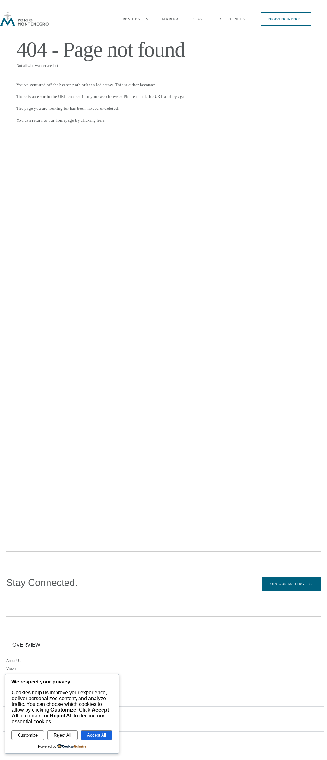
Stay (198, 19)
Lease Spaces (17, 676)
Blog (9, 691)
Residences (135, 19)
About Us (13, 661)
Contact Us (15, 699)
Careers (12, 684)
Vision (11, 668)
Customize (28, 735)
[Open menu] (320, 18)
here (100, 120)
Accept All (96, 735)
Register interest (286, 19)
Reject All (62, 735)
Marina (170, 19)
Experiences (231, 19)
